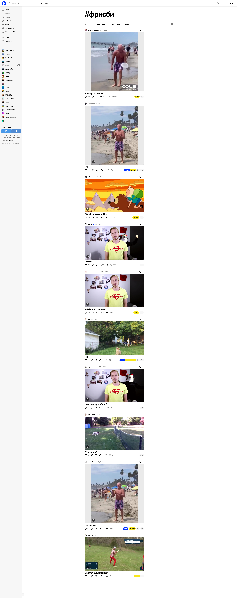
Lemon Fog (91, 462)
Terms (4, 137)
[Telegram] (16, 131)
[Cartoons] (11, 76)
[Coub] (4, 3)
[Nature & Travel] (11, 106)
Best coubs (8, 21)
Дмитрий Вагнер (93, 30)
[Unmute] (93, 161)
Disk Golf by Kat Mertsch (96, 573)
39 (142, 407)
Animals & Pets (130, 360)
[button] (172, 24)
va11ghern (91, 177)
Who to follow (9, 28)
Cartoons (135, 217)
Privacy (9, 137)
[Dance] (11, 113)
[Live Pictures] (11, 84)
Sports (137, 96)
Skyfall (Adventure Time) (96, 214)
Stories (7, 24)
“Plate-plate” (91, 452)
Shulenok (91, 319)
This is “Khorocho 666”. (96, 309)
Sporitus (90, 535)
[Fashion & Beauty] (11, 110)
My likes (7, 37)
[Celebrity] (11, 102)
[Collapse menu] (23, 595)
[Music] (11, 87)
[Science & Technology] (11, 95)
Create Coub (44, 3)
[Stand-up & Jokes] (11, 58)
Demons (88, 262)
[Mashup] (11, 61)
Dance (136, 312)
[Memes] (11, 121)
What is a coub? (10, 32)
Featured (7, 17)
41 (142, 265)
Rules (13, 137)
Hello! (87, 357)
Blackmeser (91, 414)
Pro (86, 167)
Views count (115, 24)
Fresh (127, 24)
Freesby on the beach (95, 93)
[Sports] (11, 91)
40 (141, 455)
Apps (11, 136)
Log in (231, 3)
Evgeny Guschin (93, 367)
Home (7, 10)
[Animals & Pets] (11, 50)
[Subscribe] (18, 65)
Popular (7, 13)
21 (142, 217)
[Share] (140, 30)
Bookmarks (8, 41)
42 (141, 312)
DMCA (18, 137)
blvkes (90, 103)
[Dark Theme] (217, 3)
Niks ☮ (90, 224)
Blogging (132, 528)
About (3, 136)
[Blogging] (11, 54)
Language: (7, 140)
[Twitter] (6, 131)
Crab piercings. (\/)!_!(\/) (96, 404)
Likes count (100, 24)
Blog (7, 136)
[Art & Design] (11, 80)
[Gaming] (11, 73)
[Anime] (11, 65)
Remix (127, 170)
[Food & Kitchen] (11, 98)
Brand (16, 136)
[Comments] (97, 97)
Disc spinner (90, 525)
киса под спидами (94, 272)
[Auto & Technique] (11, 117)
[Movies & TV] (11, 69)
